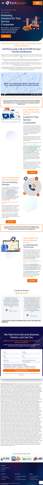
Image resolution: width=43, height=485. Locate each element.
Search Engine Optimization (10, 366)
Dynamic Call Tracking (30, 368)
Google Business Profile (9, 368)
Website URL (6, 360)
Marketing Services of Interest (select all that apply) (14, 364)
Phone (4, 356)
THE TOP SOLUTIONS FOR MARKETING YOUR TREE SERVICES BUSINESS (21, 321)
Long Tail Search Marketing (30, 366)
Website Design (7, 365)
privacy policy (21, 374)
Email (23, 356)
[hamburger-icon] (3, 3)
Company (24, 352)
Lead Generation (20, 368)
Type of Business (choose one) (28, 360)
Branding (25, 365)
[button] (21, 321)
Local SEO (20, 366)
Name (4, 352)
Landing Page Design (17, 365)
